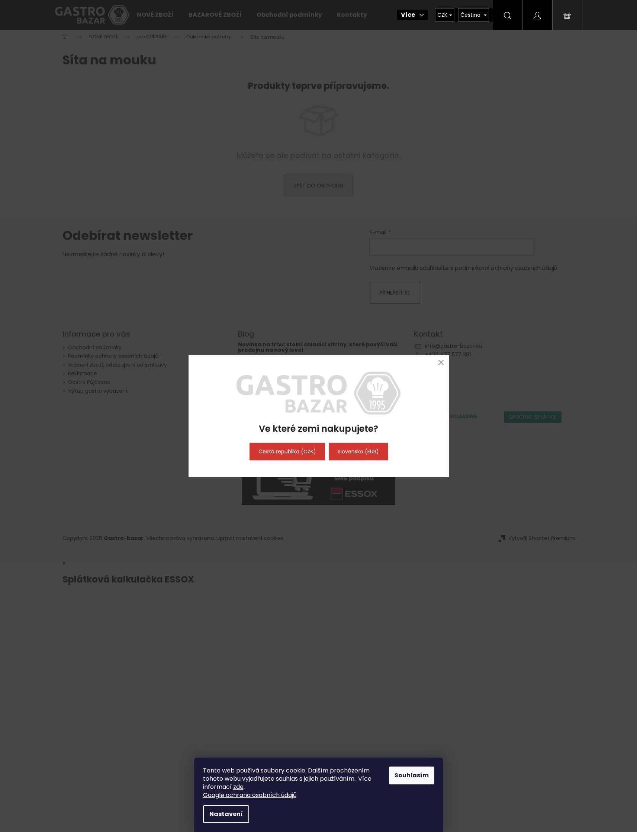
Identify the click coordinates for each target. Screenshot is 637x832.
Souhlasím (412, 775)
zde (238, 787)
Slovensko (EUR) (358, 451)
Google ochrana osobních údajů (249, 795)
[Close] (441, 362)
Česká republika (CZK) (287, 451)
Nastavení (226, 814)
